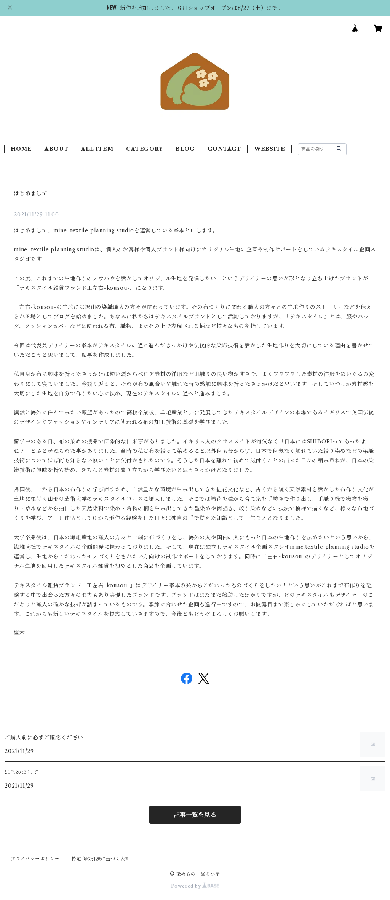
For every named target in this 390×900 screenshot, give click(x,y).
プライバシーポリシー (35, 859)
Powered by (187, 886)
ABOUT (56, 148)
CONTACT (224, 148)
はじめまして (31, 193)
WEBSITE (269, 148)
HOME (21, 148)
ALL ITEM (97, 148)
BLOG (185, 148)
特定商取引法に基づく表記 (101, 859)
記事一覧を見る (195, 814)
